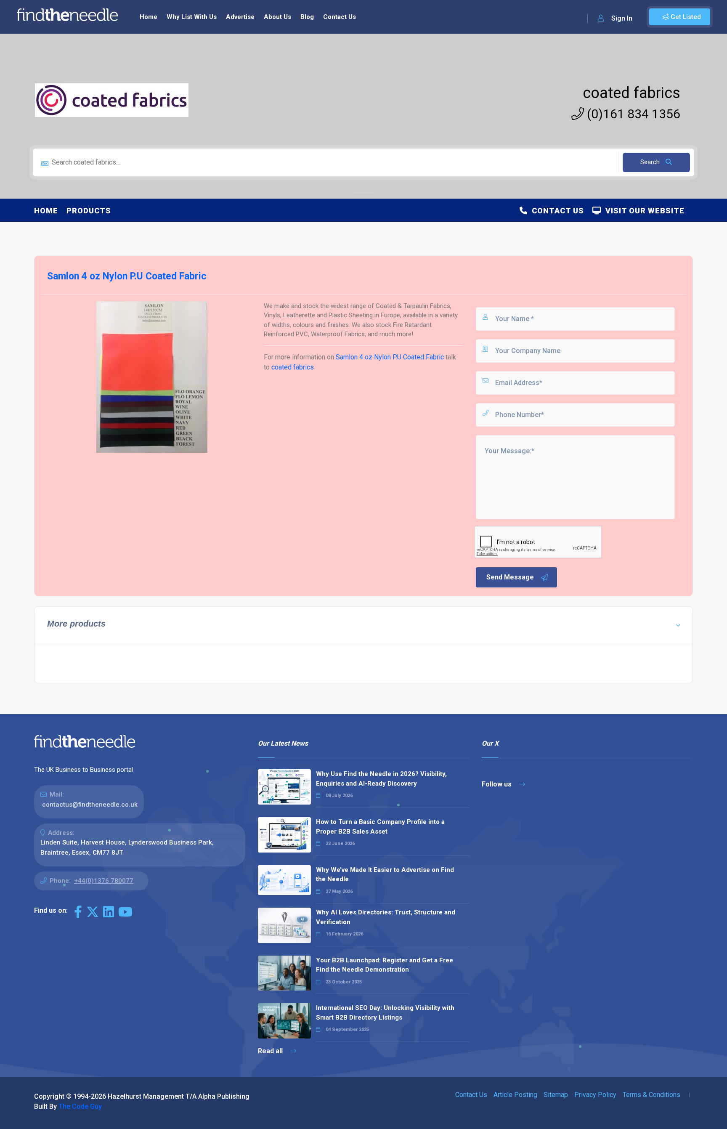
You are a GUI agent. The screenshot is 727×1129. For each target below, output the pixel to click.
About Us (277, 17)
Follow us (497, 784)
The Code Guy (80, 1106)
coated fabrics (631, 93)
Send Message (510, 577)
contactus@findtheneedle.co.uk (90, 804)
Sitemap (556, 1095)
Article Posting (515, 1095)
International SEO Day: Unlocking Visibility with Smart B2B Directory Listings (385, 1012)
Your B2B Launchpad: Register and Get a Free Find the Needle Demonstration (384, 965)
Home (148, 17)
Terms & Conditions (651, 1095)
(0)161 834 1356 (632, 113)
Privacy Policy (595, 1095)
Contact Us (339, 17)
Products (88, 210)
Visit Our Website (643, 210)
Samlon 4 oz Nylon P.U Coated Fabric (390, 357)
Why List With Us (192, 17)
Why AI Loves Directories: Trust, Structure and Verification (385, 917)
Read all (271, 1051)
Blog (307, 17)
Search (650, 162)
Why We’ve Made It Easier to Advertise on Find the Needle (385, 874)
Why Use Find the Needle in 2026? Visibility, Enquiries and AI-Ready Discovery (381, 778)
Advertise (240, 17)
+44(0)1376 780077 (103, 881)
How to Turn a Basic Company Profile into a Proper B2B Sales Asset (380, 826)
